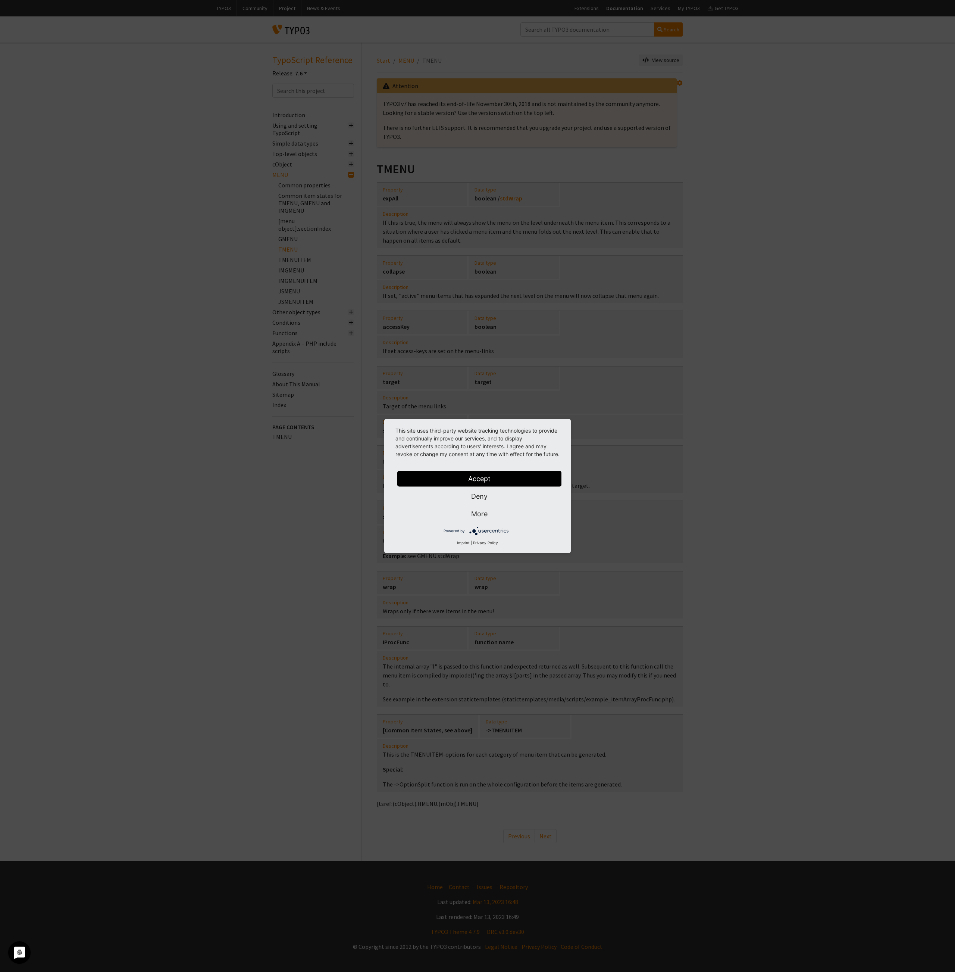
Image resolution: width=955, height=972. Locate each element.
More (479, 514)
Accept (479, 479)
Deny (479, 496)
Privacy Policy (485, 542)
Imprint (463, 542)
